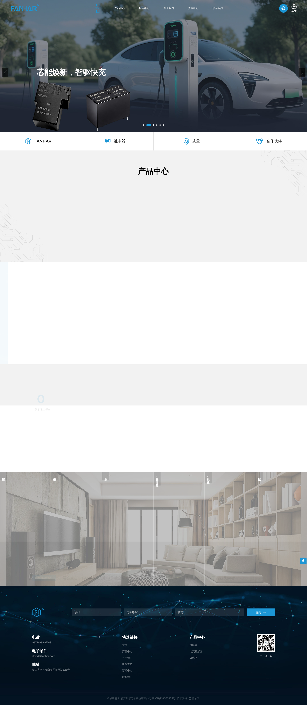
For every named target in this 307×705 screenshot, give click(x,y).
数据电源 (281, 518)
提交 (258, 612)
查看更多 (42, 335)
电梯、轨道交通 (230, 518)
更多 (25, 528)
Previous (5, 72)
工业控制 (128, 518)
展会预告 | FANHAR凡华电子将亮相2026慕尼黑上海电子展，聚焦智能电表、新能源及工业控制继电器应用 (154, 556)
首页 (97, 8)
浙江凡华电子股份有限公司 (136, 698)
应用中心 (144, 8)
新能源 (179, 515)
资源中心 (193, 8)
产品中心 (120, 8)
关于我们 (169, 8)
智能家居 (25, 518)
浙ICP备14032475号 (163, 698)
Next (301, 72)
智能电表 (76, 518)
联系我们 (218, 8)
